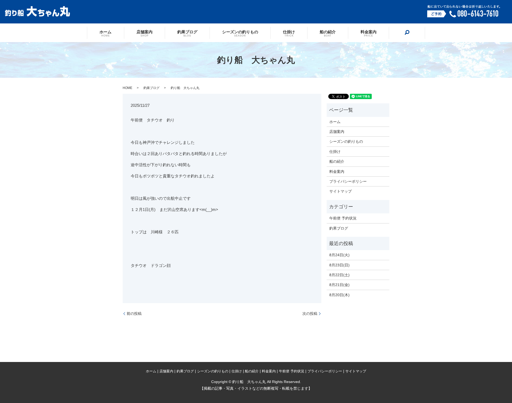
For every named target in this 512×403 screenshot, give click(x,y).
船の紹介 (328, 33)
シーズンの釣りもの (240, 33)
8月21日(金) (339, 285)
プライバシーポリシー (348, 181)
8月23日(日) (339, 265)
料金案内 (369, 33)
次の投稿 (309, 313)
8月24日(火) (339, 255)
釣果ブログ (187, 33)
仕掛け (289, 33)
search (407, 32)
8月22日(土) (339, 275)
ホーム (105, 33)
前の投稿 (134, 313)
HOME (127, 88)
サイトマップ (340, 191)
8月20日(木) (339, 295)
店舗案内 (145, 33)
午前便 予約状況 (343, 218)
